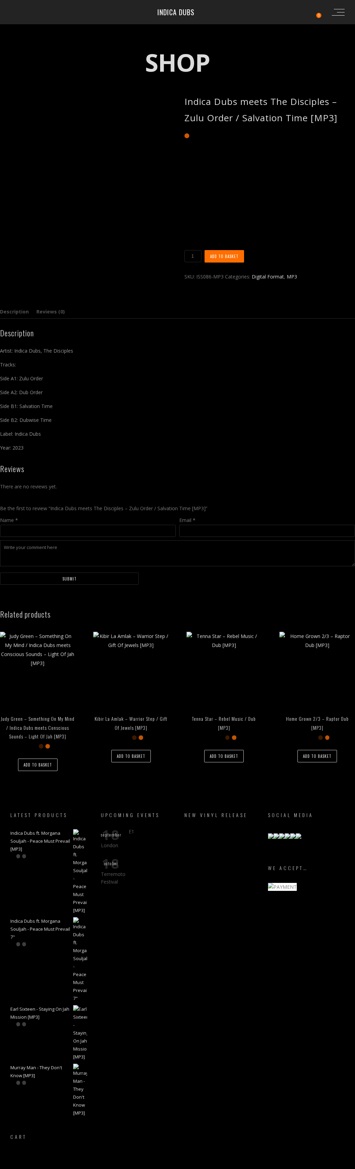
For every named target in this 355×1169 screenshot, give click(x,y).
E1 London (117, 838)
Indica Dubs (175, 12)
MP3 (292, 276)
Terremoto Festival (113, 878)
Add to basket (224, 256)
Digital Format (268, 276)
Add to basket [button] (38, 765)
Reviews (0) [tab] (50, 311)
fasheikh (211, 1163)
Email (187, 520)
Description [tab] (14, 311)
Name (9, 520)
